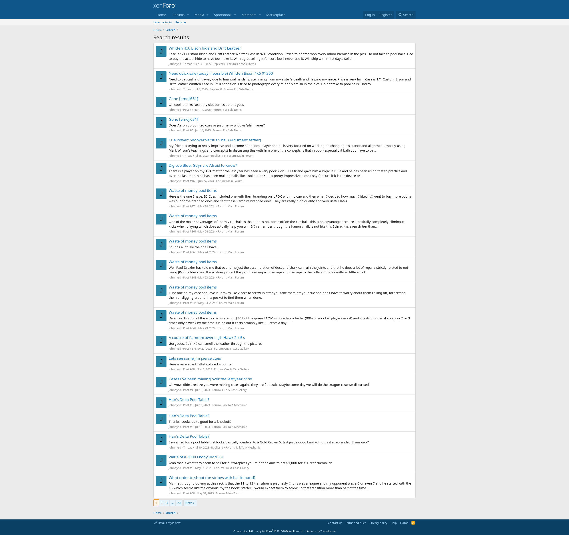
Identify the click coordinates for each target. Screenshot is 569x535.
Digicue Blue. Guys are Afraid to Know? (203, 165)
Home (161, 14)
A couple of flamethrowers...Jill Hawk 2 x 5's (207, 337)
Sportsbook (223, 14)
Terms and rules (355, 523)
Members (249, 14)
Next (188, 503)
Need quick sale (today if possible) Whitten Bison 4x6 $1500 (221, 73)
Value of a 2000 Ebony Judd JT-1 (196, 456)
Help (394, 523)
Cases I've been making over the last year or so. (211, 378)
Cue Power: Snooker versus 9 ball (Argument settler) (215, 139)
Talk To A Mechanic (234, 405)
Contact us (335, 523)
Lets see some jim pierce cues (195, 358)
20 (178, 503)
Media (199, 14)
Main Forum (245, 156)
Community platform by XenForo (268, 531)
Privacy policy (378, 523)
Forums (178, 14)
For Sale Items (246, 64)
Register (180, 22)
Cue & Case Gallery (236, 349)
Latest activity (162, 22)
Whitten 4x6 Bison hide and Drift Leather (205, 48)
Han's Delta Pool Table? (189, 399)
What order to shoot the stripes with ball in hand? (212, 477)
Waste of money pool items (193, 190)
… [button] (172, 503)
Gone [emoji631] (183, 98)
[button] (188, 15)
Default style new (168, 523)
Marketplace (275, 14)
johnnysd (175, 64)
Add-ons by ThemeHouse (321, 531)
